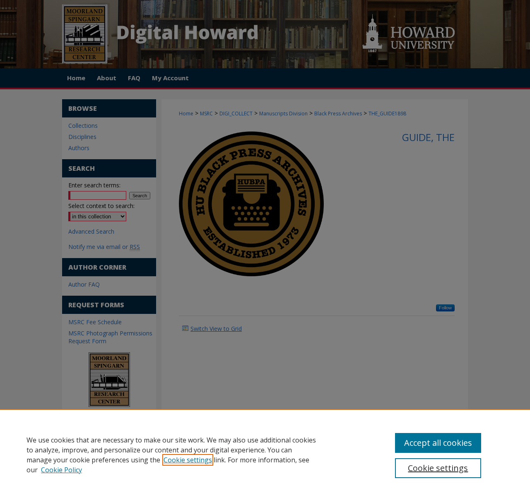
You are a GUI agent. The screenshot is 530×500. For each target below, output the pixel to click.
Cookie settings (188, 459)
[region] (265, 454)
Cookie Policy (61, 469)
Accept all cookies (438, 442)
